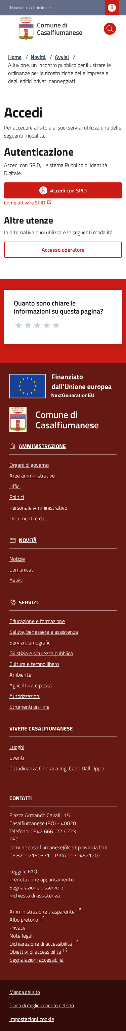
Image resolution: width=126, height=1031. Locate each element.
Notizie (17, 559)
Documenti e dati (28, 518)
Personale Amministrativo (38, 508)
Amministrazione (42, 446)
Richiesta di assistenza (34, 895)
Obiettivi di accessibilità (35, 952)
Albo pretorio (23, 920)
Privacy (17, 928)
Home (15, 57)
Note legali (21, 936)
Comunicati (21, 570)
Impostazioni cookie (31, 1019)
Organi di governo (29, 465)
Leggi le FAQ (23, 871)
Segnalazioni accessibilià (36, 960)
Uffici (14, 486)
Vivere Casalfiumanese (41, 728)
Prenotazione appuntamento (41, 879)
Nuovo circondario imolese (32, 8)
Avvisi (62, 57)
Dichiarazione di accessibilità (40, 944)
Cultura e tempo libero (34, 664)
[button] (110, 29)
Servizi (28, 602)
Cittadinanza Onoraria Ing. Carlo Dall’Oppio (56, 768)
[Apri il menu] (9, 29)
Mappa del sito (24, 992)
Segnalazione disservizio (36, 887)
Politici (16, 497)
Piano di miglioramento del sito (41, 1005)
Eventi (16, 758)
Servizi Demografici (30, 642)
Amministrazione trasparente (42, 912)
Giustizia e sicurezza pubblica (41, 653)
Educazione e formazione (37, 621)
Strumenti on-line (29, 707)
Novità (38, 57)
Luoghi (16, 747)
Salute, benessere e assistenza (43, 632)
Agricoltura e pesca (30, 685)
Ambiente (20, 675)
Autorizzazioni (24, 696)
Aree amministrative (32, 475)
